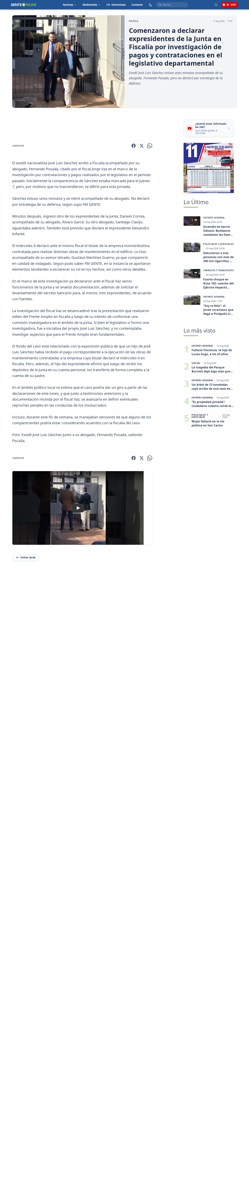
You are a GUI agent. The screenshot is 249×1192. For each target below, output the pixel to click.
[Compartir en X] (141, 146)
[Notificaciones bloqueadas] (216, 4)
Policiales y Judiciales (218, 244)
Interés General (214, 217)
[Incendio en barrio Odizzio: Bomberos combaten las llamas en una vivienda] (192, 221)
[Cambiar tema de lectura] (150, 4)
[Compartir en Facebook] (133, 145)
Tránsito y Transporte (218, 270)
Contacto (137, 4)
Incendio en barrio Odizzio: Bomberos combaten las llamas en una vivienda (218, 231)
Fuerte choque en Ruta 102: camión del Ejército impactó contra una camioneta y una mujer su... (218, 283)
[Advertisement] (96, 125)
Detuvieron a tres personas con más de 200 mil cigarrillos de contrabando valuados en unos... (218, 257)
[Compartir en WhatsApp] (149, 145)
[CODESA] (209, 168)
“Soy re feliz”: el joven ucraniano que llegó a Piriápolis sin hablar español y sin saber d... (218, 310)
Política (133, 21)
